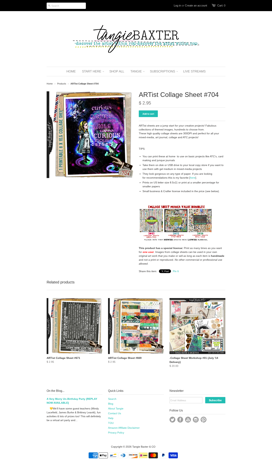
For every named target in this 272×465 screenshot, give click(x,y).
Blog (110, 403)
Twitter (172, 420)
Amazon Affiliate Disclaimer (124, 427)
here (192, 177)
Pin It (176, 271)
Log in (177, 5)
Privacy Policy (116, 432)
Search (112, 398)
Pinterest (203, 420)
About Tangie (115, 408)
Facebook (180, 420)
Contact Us (114, 413)
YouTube (188, 420)
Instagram (196, 420)
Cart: (221, 5)
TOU (111, 422)
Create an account (196, 5)
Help (110, 418)
